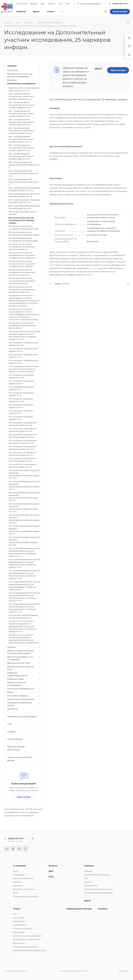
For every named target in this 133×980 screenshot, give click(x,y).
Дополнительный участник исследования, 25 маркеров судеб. (24, 227)
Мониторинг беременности (20, 689)
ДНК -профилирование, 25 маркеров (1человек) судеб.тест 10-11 (24, 182)
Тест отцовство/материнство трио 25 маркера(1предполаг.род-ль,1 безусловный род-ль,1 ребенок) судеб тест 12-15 (24, 574)
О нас (15, 871)
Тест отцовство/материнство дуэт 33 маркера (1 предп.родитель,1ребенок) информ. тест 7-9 (24, 530)
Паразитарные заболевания (20, 699)
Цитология (12, 709)
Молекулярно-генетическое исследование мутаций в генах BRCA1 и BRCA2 (22, 325)
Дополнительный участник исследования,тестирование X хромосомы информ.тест (22, 272)
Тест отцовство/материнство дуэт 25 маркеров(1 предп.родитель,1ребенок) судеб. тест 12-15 (24, 508)
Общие (10, 692)
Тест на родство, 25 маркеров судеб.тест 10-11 (21, 388)
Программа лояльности (23, 878)
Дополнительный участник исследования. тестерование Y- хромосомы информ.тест (22, 289)
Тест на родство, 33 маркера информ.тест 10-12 (21, 400)
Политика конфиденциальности (73, 971)
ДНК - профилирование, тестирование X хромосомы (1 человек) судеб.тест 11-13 (21, 113)
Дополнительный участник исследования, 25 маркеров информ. (21, 220)
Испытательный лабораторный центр (29, 950)
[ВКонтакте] (6, 848)
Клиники (103, 908)
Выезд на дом (19, 943)
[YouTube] (19, 848)
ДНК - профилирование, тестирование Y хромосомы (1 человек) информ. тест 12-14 (21, 130)
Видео (16, 893)
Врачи (87, 900)
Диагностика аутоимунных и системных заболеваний (20, 652)
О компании (19, 865)
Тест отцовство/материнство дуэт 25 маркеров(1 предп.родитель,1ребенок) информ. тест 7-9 (24, 485)
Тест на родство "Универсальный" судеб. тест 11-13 (23, 355)
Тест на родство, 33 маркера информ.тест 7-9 (21, 406)
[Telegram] (12, 848)
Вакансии (17, 882)
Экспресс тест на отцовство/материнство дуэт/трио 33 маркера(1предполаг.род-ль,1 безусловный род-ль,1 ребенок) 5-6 (24, 639)
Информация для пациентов (25, 896)
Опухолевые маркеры (17, 696)
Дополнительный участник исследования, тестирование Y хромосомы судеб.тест (22, 246)
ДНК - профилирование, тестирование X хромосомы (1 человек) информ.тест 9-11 (21, 105)
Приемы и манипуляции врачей (19, 759)
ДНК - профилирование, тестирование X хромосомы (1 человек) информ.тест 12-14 (21, 96)
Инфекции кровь (15, 679)
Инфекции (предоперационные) (17, 674)
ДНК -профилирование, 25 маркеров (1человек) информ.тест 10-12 (23, 173)
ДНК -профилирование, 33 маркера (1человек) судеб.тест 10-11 (24, 201)
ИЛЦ (51, 876)
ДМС (51, 871)
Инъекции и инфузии (22, 929)
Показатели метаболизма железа (19, 704)
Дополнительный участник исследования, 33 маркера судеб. (23, 239)
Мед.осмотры (19, 932)
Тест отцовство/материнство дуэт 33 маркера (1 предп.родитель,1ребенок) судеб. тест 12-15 (24, 541)
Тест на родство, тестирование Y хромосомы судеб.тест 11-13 (23, 459)
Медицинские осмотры (79, 908)
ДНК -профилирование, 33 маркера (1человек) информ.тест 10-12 (24, 189)
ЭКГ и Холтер (18, 918)
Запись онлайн (119, 11)
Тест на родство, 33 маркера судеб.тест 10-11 (21, 412)
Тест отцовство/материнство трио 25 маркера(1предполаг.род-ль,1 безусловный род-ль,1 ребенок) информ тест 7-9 (24, 552)
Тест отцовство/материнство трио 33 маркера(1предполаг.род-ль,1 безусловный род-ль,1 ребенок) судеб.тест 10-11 (24, 597)
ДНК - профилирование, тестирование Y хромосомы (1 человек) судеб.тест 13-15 (21, 156)
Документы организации (24, 889)
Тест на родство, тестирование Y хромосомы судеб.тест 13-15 (23, 465)
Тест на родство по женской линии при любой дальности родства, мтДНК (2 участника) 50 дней (24, 369)
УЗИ (9, 724)
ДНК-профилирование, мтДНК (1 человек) (23, 213)
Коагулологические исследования (16, 683)
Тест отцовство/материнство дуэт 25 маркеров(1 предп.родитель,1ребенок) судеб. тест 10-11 (24, 496)
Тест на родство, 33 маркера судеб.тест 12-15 (21, 418)
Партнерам (18, 886)
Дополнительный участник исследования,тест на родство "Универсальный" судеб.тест (22, 263)
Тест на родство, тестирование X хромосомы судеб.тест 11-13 (23, 424)
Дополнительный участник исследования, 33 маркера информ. (24, 233)
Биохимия (12, 80)
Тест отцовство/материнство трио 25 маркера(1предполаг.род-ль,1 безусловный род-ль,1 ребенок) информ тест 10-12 (24, 335)
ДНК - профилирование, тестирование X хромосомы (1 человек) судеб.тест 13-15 (21, 122)
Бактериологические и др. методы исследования (20, 75)
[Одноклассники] (25, 848)
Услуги (16, 908)
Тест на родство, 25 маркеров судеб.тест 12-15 (21, 394)
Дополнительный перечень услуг (20, 667)
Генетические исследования (21, 83)
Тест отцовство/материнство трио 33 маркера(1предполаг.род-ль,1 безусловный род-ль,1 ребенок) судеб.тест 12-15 (24, 608)
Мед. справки (19, 921)
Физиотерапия (14, 739)
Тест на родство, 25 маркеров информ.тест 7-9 (21, 382)
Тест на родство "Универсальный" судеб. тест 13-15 (23, 361)
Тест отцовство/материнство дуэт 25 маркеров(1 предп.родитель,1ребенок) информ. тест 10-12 (24, 474)
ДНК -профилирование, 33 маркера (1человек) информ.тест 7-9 (24, 195)
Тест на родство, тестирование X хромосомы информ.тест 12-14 (23, 436)
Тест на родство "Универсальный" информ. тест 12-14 (23, 344)
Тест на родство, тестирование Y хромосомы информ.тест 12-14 (23, 447)
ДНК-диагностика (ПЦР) (18, 663)
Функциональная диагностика (16, 748)
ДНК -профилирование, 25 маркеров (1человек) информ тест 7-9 (24, 164)
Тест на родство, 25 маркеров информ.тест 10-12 (21, 376)
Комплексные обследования (22, 716)
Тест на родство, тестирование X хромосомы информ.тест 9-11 (23, 441)
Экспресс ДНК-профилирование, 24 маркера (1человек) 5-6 (23, 616)
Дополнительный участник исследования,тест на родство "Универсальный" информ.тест (22, 255)
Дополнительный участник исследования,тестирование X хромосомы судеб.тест (22, 281)
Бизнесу (53, 865)
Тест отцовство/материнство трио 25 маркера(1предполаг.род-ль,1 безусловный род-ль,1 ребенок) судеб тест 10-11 (24, 563)
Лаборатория (19, 875)
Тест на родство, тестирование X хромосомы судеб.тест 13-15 (23, 430)
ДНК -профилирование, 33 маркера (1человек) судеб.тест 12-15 (24, 207)
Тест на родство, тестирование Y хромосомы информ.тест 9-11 (23, 453)
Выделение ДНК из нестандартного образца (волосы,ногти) (24, 89)
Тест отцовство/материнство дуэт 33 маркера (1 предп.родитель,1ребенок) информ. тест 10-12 (24, 519)
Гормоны (11, 647)
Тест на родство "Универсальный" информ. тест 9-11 (23, 349)
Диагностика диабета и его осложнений (20, 658)
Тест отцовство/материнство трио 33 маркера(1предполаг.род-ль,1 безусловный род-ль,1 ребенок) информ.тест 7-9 (24, 586)
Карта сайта (123, 971)
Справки (11, 731)
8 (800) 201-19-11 (120, 3)
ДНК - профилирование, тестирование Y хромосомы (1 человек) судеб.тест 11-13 (21, 147)
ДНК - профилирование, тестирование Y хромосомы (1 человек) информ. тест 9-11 (21, 139)
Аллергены (12, 70)
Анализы (12, 66)
